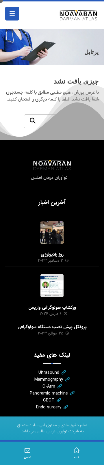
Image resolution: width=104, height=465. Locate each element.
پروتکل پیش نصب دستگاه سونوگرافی (52, 326)
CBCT (48, 400)
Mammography (48, 379)
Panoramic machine (49, 393)
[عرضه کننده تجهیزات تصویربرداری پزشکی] (78, 15)
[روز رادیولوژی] (52, 232)
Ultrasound (48, 372)
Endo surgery (48, 407)
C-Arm (48, 386)
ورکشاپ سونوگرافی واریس (52, 307)
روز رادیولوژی (52, 254)
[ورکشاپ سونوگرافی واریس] (52, 285)
